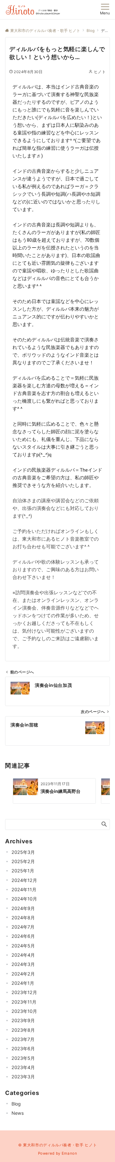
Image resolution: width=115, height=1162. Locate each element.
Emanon (69, 1153)
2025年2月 (23, 861)
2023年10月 (24, 1011)
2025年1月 (23, 870)
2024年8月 (23, 917)
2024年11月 (24, 889)
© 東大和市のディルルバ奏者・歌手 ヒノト (57, 1145)
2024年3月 (23, 964)
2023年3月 (23, 1076)
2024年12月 (24, 880)
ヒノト (100, 72)
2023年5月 (23, 1058)
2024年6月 (23, 936)
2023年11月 (24, 1002)
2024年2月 (23, 973)
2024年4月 (23, 955)
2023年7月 (23, 1039)
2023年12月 (24, 992)
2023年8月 (23, 1030)
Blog (16, 1103)
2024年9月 (23, 908)
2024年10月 (24, 898)
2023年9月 (23, 1020)
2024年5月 (23, 945)
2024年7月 (23, 927)
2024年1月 (23, 983)
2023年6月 (23, 1048)
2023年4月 (23, 1067)
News (18, 1113)
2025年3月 (23, 852)
